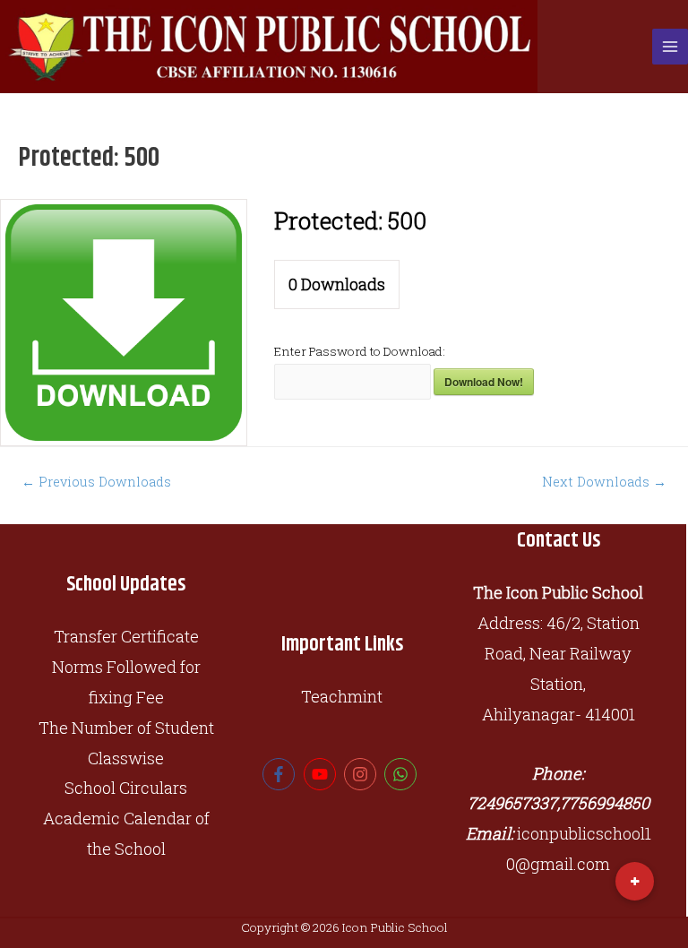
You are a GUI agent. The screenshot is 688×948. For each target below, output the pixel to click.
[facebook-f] (280, 774)
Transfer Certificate (126, 636)
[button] (634, 881)
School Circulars (125, 787)
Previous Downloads (96, 481)
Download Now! (483, 382)
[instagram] (362, 774)
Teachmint (342, 696)
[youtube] (322, 774)
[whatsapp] (402, 774)
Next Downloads (604, 481)
